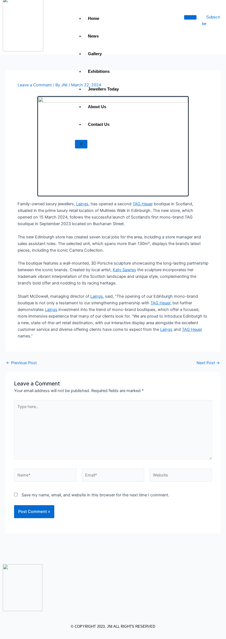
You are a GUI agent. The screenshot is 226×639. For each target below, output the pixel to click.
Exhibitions (99, 71)
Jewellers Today (103, 89)
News (93, 36)
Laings (82, 203)
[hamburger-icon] (190, 17)
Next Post (208, 363)
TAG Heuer (143, 203)
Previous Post (21, 363)
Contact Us (98, 124)
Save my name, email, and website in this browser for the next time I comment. (95, 494)
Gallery (95, 53)
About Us (97, 106)
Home (93, 18)
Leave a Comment (35, 84)
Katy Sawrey (124, 269)
